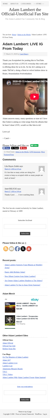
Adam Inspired (40, 377)
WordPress (38, 414)
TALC (5, 372)
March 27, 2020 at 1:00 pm (13, 191)
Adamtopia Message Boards (13, 369)
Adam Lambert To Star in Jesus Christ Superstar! (22, 285)
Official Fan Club (9, 346)
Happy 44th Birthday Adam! (15, 272)
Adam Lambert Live (10, 363)
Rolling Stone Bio (9, 349)
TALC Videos (8, 374)
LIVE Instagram (34, 152)
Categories (25, 4)
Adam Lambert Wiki (10, 377)
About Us (14, 4)
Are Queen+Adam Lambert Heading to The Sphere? (24, 281)
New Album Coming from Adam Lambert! (20, 276)
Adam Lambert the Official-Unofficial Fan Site (25, 11)
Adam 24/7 (7, 360)
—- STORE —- (39, 4)
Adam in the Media (22, 152)
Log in (45, 414)
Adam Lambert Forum (26, 377)
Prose (17, 414)
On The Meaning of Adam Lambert (15, 357)
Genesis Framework (27, 414)
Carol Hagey (24, 54)
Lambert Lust (7, 366)
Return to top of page (25, 412)
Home (5, 4)
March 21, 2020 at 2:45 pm (13, 169)
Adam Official (8, 343)
